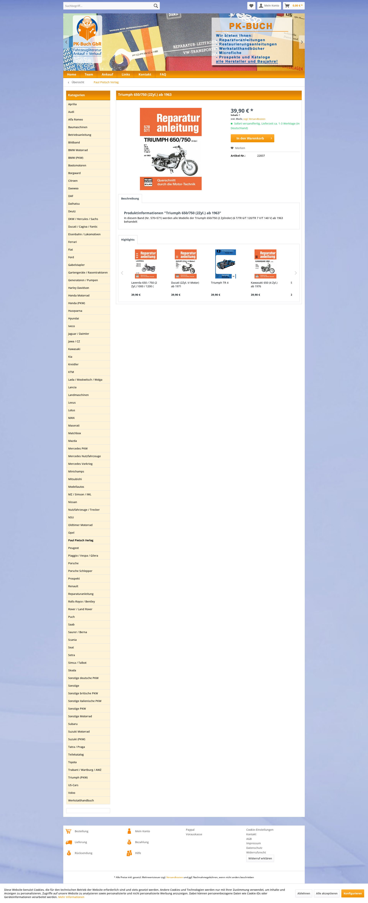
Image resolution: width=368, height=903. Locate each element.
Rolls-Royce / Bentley (81, 601)
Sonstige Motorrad (80, 716)
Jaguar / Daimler (78, 333)
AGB (249, 839)
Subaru (73, 724)
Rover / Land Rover (80, 609)
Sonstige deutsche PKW (83, 678)
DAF (70, 196)
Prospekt (74, 578)
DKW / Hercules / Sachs (83, 219)
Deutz (72, 211)
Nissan (72, 502)
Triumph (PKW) (78, 777)
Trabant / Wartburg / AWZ (84, 770)
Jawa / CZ (74, 341)
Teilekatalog (76, 754)
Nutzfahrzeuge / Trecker (84, 509)
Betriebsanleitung (79, 135)
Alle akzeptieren (327, 893)
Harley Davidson (78, 288)
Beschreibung (130, 198)
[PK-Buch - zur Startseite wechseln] (108, 39)
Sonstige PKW (77, 708)
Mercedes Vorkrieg (80, 464)
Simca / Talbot (77, 662)
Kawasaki (74, 349)
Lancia (72, 387)
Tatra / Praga (76, 747)
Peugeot (73, 548)
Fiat (70, 249)
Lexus (72, 402)
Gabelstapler (76, 265)
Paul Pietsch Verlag (80, 540)
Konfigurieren (353, 893)
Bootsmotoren (77, 165)
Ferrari (72, 242)
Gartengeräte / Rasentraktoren (88, 272)
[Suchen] (156, 6)
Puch (71, 617)
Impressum (253, 843)
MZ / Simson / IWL (79, 494)
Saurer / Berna (77, 632)
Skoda (72, 670)
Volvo (71, 793)
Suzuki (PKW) (76, 739)
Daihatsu (74, 203)
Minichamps (76, 471)
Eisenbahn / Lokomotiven (84, 234)
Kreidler (73, 364)
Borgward (74, 173)
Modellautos (76, 487)
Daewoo (73, 188)
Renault (73, 586)
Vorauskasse (194, 834)
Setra (71, 655)
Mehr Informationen (71, 897)
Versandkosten (174, 877)
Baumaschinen (77, 127)
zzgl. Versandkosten (254, 119)
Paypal (190, 829)
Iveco (71, 326)
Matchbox (74, 433)
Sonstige (73, 685)
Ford (71, 257)
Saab (71, 624)
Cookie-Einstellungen (260, 829)
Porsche (73, 563)
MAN (71, 418)
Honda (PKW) (76, 303)
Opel (71, 532)
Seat (71, 647)
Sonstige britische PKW (83, 693)
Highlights (128, 239)
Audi (71, 112)
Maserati (74, 425)
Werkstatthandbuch (81, 800)
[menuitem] (111, 6)
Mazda (72, 441)
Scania (72, 640)
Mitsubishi (75, 479)
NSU (71, 517)
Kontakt (251, 834)
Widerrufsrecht (256, 852)
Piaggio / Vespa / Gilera (83, 555)
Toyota (72, 762)
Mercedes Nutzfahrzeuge (84, 456)
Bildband (74, 142)
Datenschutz (254, 848)
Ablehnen (303, 893)
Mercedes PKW (78, 448)
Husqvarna (75, 311)
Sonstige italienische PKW (84, 701)
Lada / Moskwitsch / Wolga (85, 379)
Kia (70, 356)
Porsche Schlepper (80, 571)
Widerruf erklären (260, 858)
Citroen (73, 180)
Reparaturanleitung (81, 594)
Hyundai (73, 318)
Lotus (71, 410)
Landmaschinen (78, 395)
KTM (71, 372)
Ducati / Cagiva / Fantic (83, 226)
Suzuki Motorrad (79, 731)
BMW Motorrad (78, 150)
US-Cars (73, 785)
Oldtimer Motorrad (80, 525)
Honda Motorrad (79, 295)
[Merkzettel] (251, 6)
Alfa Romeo (75, 119)
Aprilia (72, 104)
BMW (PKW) (75, 158)
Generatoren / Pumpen (83, 280)
